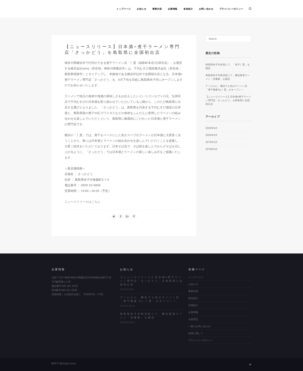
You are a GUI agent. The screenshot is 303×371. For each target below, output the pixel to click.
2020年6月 (211, 128)
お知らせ (141, 8)
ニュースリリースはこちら (82, 201)
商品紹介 (193, 298)
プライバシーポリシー (231, 8)
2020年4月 (211, 135)
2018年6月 (211, 149)
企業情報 (172, 8)
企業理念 (193, 319)
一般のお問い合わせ (199, 326)
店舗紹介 (193, 305)
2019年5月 (211, 142)
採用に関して (195, 333)
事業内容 (157, 8)
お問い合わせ (206, 8)
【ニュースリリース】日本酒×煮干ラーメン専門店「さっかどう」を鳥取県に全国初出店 (228, 100)
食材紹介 (188, 8)
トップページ (123, 8)
